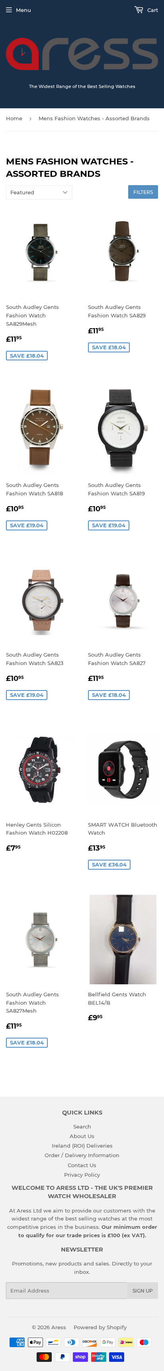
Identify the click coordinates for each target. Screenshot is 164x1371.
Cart (152, 10)
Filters (143, 192)
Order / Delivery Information (82, 1155)
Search (82, 1126)
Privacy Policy (82, 1175)
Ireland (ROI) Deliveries (82, 1145)
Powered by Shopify (100, 1327)
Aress (58, 1327)
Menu (23, 10)
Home (14, 118)
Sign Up (143, 1291)
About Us (82, 1136)
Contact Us (82, 1165)
